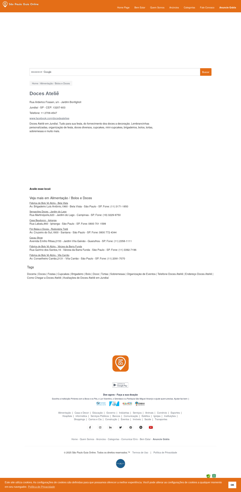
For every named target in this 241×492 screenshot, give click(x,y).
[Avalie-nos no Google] (140, 427)
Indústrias (124, 412)
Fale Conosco (207, 7)
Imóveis (137, 419)
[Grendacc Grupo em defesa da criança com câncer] (127, 403)
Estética (146, 416)
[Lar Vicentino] (114, 403)
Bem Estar (139, 7)
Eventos (125, 419)
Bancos (116, 416)
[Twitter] (120, 427)
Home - (75, 439)
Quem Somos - (88, 439)
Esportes (175, 412)
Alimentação (64, 412)
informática (81, 416)
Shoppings (79, 419)
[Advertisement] (120, 40)
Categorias (189, 7)
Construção (111, 419)
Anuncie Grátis (227, 7)
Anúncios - (101, 439)
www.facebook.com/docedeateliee (49, 118)
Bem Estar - (146, 439)
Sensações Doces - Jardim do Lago (48, 211)
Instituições (170, 416)
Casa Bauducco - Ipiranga (43, 220)
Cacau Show (36, 237)
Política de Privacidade (165, 452)
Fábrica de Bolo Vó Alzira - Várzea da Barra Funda (56, 246)
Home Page (123, 7)
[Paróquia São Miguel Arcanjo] (140, 403)
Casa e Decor (82, 412)
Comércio (162, 412)
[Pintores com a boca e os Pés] (101, 403)
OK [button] (232, 485)
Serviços (137, 412)
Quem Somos (157, 7)
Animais (149, 412)
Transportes (161, 419)
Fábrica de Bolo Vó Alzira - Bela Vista (49, 203)
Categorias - (114, 439)
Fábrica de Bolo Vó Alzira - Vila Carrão (49, 255)
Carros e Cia (95, 419)
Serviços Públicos (100, 416)
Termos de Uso (140, 452)
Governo (110, 412)
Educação (97, 412)
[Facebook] (90, 427)
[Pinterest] (130, 427)
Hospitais (67, 416)
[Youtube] (151, 427)
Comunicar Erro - (130, 439)
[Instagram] (100, 427)
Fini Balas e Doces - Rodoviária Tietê (49, 229)
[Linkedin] (112, 427)
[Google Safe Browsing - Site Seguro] (208, 476)
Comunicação (131, 416)
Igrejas (157, 416)
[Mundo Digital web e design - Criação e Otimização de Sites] (120, 463)
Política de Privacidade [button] (41, 486)
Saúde (147, 419)
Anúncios (174, 7)
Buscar (205, 72)
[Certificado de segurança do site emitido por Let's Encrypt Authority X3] (213, 476)
